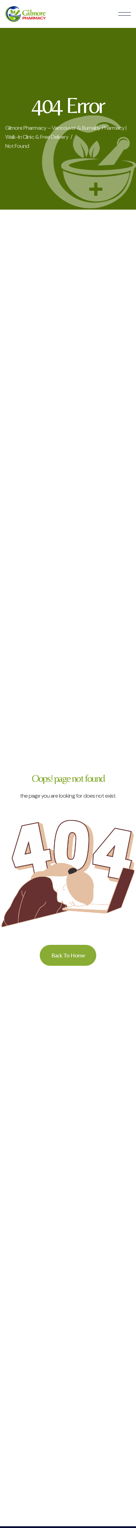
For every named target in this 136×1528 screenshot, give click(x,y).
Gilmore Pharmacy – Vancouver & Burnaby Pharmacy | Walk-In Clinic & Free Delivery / (65, 132)
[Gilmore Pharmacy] (25, 14)
